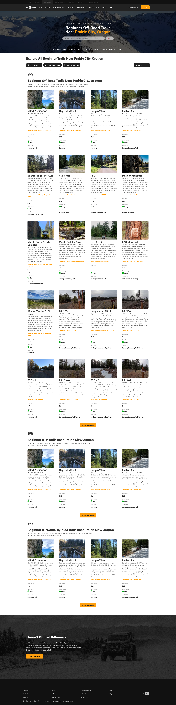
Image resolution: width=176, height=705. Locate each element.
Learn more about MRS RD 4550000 (40, 120)
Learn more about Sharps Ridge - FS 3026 (40, 185)
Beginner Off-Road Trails (72, 23)
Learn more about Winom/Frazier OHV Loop (40, 322)
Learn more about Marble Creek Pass (135, 185)
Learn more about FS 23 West (72, 389)
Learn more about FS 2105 (72, 322)
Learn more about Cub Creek (72, 185)
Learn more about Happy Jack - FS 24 (103, 322)
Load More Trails (88, 425)
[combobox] (85, 38)
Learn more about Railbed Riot (135, 120)
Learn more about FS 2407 (135, 389)
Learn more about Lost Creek (103, 253)
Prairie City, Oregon (83, 49)
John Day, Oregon (99, 49)
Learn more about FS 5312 (40, 389)
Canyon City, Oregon (115, 49)
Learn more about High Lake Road (72, 120)
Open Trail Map (34, 656)
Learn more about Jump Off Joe (103, 120)
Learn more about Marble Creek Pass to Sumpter (40, 253)
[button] (34, 65)
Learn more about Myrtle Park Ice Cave (72, 253)
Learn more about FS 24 (103, 185)
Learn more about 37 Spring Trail (135, 253)
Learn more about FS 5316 (103, 389)
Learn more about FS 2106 (135, 322)
